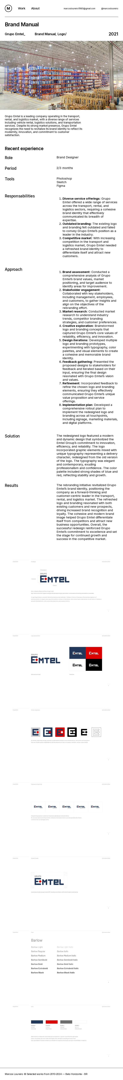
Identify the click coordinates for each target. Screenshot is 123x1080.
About (35, 8)
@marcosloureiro (109, 8)
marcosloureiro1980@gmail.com (79, 8)
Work (21, 8)
